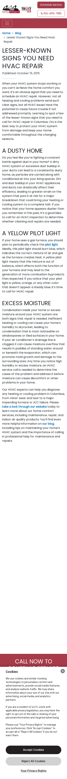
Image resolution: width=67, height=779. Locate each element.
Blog (18, 33)
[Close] (63, 671)
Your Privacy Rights (33, 770)
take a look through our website (24, 407)
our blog (48, 424)
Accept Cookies (33, 749)
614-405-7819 (52, 13)
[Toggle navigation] (7, 23)
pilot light (51, 245)
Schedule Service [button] (51, 5)
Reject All (33, 761)
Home (6, 33)
